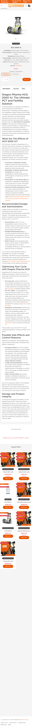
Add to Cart (26, 79)
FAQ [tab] (23, 89)
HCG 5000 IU (8, 502)
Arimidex (10, 288)
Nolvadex (8, 305)
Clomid (25, 304)
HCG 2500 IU (8, 531)
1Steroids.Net (25, 719)
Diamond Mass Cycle (24, 472)
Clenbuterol (8, 322)
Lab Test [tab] (16, 89)
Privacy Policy (13, 722)
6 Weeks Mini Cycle (8, 561)
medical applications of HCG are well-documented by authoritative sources (17, 198)
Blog (9, 724)
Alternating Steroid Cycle (24, 502)
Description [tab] (6, 89)
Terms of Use (4, 722)
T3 (6, 324)
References (4, 724)
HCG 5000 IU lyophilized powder (18, 261)
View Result (18, 65)
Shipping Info (22, 722)
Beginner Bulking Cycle (24, 531)
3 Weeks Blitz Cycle (8, 472)
